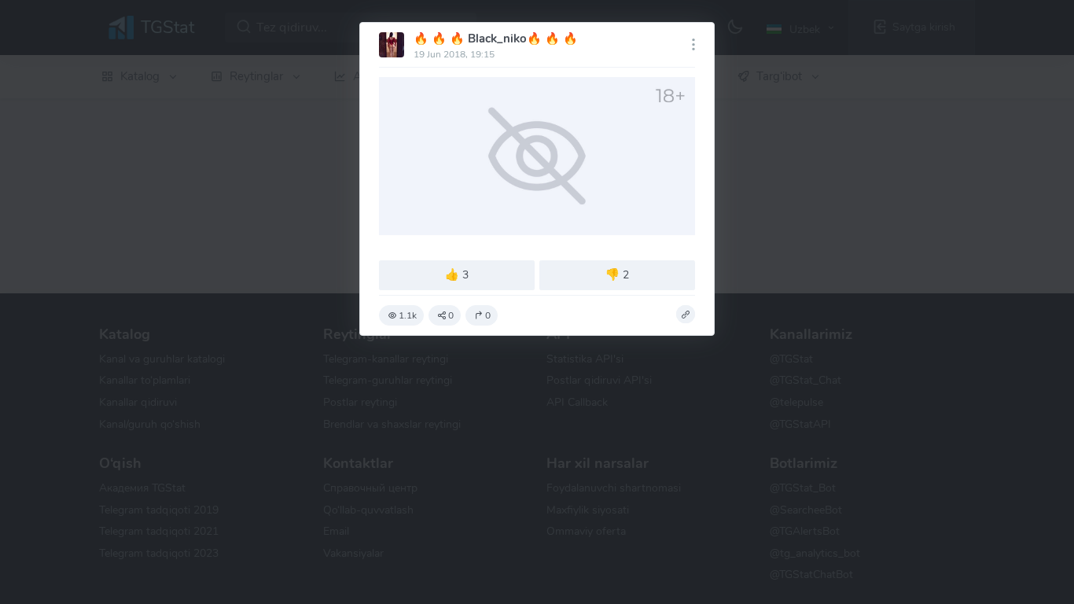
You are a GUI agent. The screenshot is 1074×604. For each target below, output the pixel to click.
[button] (685, 314)
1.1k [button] (408, 315)
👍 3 (457, 274)
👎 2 (617, 274)
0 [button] (451, 315)
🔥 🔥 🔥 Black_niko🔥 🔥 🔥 (496, 38)
